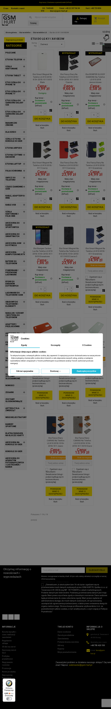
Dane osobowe (64, 632)
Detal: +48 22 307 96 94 (69, 8)
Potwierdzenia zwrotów (68, 642)
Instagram (11, 617)
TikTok (17, 617)
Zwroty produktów (66, 635)
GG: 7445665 (47, 8)
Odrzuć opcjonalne (24, 371)
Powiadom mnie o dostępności (95, 299)
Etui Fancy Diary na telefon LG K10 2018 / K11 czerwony (69, 165)
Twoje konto (65, 627)
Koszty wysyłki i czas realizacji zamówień (9, 634)
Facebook (5, 617)
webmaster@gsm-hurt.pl (80, 665)
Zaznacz (51, 44)
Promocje (6, 668)
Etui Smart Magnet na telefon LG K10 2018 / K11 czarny (42, 165)
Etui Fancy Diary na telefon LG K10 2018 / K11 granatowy (95, 165)
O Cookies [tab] (87, 345)
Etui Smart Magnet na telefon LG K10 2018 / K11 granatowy (95, 251)
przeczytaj (90, 290)
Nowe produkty (9, 672)
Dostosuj (54, 371)
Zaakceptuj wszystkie (86, 371)
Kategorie (14, 45)
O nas (5, 8)
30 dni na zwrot (9, 647)
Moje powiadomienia (67, 652)
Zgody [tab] (24, 345)
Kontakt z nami (18, 8)
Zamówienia (63, 639)
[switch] (9, 698)
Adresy (61, 645)
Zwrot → (60, 659)
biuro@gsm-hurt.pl (58, 11)
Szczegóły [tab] (55, 345)
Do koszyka (42, 118)
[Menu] (13, 680)
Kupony (61, 649)
